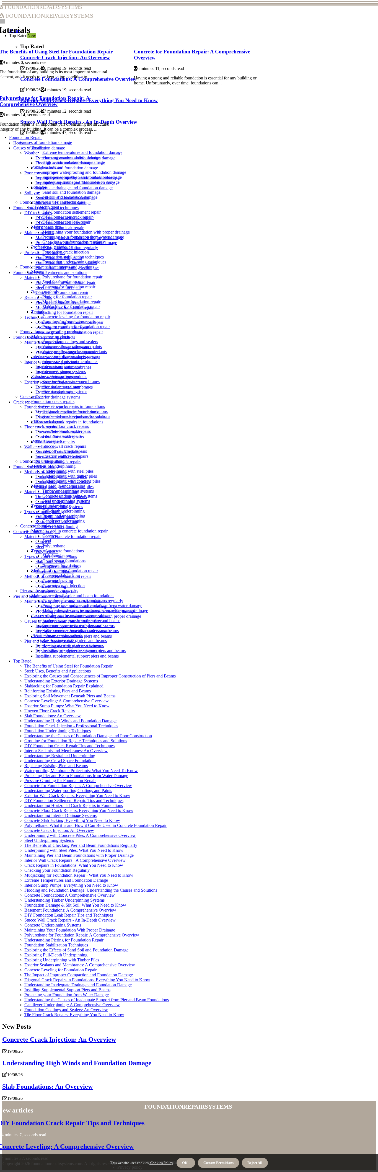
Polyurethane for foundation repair (72, 277)
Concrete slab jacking (54, 581)
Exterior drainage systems (57, 397)
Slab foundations (50, 561)
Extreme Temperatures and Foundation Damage (66, 880)
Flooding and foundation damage (64, 163)
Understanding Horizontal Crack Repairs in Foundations (73, 805)
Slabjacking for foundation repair (64, 312)
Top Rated (22, 661)
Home (18, 143)
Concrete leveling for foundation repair (76, 316)
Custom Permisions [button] (218, 1163)
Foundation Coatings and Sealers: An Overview (66, 1009)
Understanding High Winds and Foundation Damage (70, 720)
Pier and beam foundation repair (41, 596)
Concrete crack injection (56, 591)
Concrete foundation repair (36, 531)
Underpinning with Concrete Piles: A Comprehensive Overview (80, 835)
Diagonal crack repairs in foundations (68, 417)
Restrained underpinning (56, 521)
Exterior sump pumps (54, 392)
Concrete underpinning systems (62, 501)
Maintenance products (43, 342)
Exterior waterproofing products (52, 382)
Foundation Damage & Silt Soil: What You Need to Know (75, 905)
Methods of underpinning (46, 471)
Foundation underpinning (35, 466)
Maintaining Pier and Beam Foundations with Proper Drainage (79, 855)
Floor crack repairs (40, 427)
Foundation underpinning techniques (67, 267)
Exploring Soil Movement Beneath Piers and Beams (69, 696)
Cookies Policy (161, 1163)
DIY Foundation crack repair (60, 222)
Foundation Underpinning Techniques (57, 730)
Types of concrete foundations (50, 556)
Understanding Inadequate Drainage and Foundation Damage (78, 984)
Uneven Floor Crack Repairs (49, 710)
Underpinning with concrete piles (64, 486)
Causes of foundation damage (46, 142)
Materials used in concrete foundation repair (69, 531)
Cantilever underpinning (56, 526)
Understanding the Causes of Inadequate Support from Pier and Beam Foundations (96, 999)
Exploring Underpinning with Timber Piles (61, 960)
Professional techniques (44, 252)
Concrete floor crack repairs (59, 436)
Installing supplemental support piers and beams (77, 656)
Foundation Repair (25, 137)
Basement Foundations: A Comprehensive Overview (70, 910)
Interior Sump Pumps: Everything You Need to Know (71, 885)
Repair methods (38, 297)
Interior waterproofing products (51, 362)
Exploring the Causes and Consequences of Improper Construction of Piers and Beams (100, 676)
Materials (32, 277)
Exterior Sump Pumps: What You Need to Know (67, 705)
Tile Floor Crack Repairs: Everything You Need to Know (74, 1014)
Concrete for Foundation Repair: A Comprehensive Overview (78, 785)
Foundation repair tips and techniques (46, 207)
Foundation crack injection (65, 252)
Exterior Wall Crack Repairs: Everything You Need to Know (77, 795)
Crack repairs (25, 402)
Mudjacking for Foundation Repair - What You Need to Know (78, 875)
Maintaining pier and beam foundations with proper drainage (88, 616)
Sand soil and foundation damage (71, 192)
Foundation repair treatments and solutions (50, 272)
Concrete (43, 541)
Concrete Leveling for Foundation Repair (60, 969)
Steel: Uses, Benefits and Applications (57, 671)
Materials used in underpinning (51, 491)
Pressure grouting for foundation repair (69, 332)
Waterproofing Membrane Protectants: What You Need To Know (81, 770)
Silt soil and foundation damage (62, 202)
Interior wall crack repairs (57, 456)
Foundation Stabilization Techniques (56, 945)
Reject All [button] (254, 1163)
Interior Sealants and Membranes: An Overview (66, 750)
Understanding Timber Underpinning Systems (64, 900)
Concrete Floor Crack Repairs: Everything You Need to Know (78, 810)
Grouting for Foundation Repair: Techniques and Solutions (75, 740)
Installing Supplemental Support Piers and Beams (67, 989)
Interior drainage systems (57, 377)
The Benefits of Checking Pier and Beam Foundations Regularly (80, 845)
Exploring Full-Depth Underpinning (55, 955)
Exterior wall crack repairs (58, 461)
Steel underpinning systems (59, 506)
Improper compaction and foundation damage (75, 182)
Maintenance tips (39, 232)
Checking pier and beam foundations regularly (75, 606)
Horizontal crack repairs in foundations (69, 422)
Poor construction (39, 172)
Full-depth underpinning (56, 516)
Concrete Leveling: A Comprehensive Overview (66, 700)
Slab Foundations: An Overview (52, 715)
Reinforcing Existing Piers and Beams (57, 691)
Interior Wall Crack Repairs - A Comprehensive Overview (75, 860)
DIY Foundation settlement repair (71, 212)
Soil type (32, 192)
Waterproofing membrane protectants (67, 357)
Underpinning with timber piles (62, 481)
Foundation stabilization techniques (66, 262)
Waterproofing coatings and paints (65, 352)
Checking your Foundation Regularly (57, 870)
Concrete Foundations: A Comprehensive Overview (69, 895)
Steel (39, 546)
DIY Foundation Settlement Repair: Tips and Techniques (73, 800)
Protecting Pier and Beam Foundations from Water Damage (76, 775)
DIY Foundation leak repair (59, 227)
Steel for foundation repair (58, 287)
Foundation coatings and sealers (70, 341)
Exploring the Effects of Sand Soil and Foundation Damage (76, 950)
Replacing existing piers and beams (66, 651)
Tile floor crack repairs (55, 441)
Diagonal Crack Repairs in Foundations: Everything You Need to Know (87, 979)
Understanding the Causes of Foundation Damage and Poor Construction (88, 735)
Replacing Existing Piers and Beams (56, 765)
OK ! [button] (186, 1163)
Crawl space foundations (57, 566)
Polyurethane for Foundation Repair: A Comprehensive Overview (81, 935)
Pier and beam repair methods (50, 641)
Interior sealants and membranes (63, 367)
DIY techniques (38, 212)
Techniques (34, 317)
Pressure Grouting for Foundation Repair (60, 780)
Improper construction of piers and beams (71, 631)
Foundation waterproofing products (44, 337)
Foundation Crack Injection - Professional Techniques (71, 725)
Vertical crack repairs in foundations (73, 406)
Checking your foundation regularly (66, 247)
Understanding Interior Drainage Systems (60, 815)
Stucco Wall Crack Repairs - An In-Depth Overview (70, 920)
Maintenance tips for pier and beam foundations (72, 595)
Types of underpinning (44, 511)
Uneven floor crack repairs (65, 426)
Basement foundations (54, 571)
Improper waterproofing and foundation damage (84, 172)
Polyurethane (53, 546)
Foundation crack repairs (52, 401)
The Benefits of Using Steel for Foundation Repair (68, 666)
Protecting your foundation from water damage (76, 242)
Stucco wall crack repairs (64, 446)
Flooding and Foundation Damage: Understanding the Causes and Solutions (90, 890)
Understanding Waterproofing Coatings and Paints (68, 790)
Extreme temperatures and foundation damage (82, 152)
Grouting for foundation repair (61, 327)
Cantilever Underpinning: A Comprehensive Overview (72, 1004)
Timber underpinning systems (61, 496)
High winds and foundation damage (66, 167)
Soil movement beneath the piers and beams (73, 636)
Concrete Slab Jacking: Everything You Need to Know (72, 820)
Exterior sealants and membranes (64, 387)
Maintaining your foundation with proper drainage (86, 232)
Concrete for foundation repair (61, 292)
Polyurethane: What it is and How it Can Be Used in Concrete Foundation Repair (95, 825)
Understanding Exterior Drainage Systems (61, 681)
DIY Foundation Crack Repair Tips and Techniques (69, 745)
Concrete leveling (50, 586)
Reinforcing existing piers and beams (67, 646)
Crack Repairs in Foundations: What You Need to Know (73, 865)
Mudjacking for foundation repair (64, 307)
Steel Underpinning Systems (49, 840)
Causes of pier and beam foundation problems (64, 621)
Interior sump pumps (53, 372)
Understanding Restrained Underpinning (59, 755)
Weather (31, 153)
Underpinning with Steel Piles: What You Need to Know (73, 850)
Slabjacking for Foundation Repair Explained (63, 686)
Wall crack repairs (40, 446)
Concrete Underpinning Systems (52, 925)
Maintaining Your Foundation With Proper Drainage (69, 930)
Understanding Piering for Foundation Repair (63, 940)
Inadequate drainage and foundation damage (74, 187)
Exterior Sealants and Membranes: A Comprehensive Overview (79, 965)
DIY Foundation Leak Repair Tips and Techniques (68, 915)
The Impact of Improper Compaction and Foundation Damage (78, 974)
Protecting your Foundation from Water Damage (66, 994)
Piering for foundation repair (67, 296)
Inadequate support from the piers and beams (74, 626)
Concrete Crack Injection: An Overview (59, 830)
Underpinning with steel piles (61, 476)
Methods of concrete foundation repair (57, 576)
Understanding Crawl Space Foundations (60, 760)
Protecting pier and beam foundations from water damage (85, 611)
